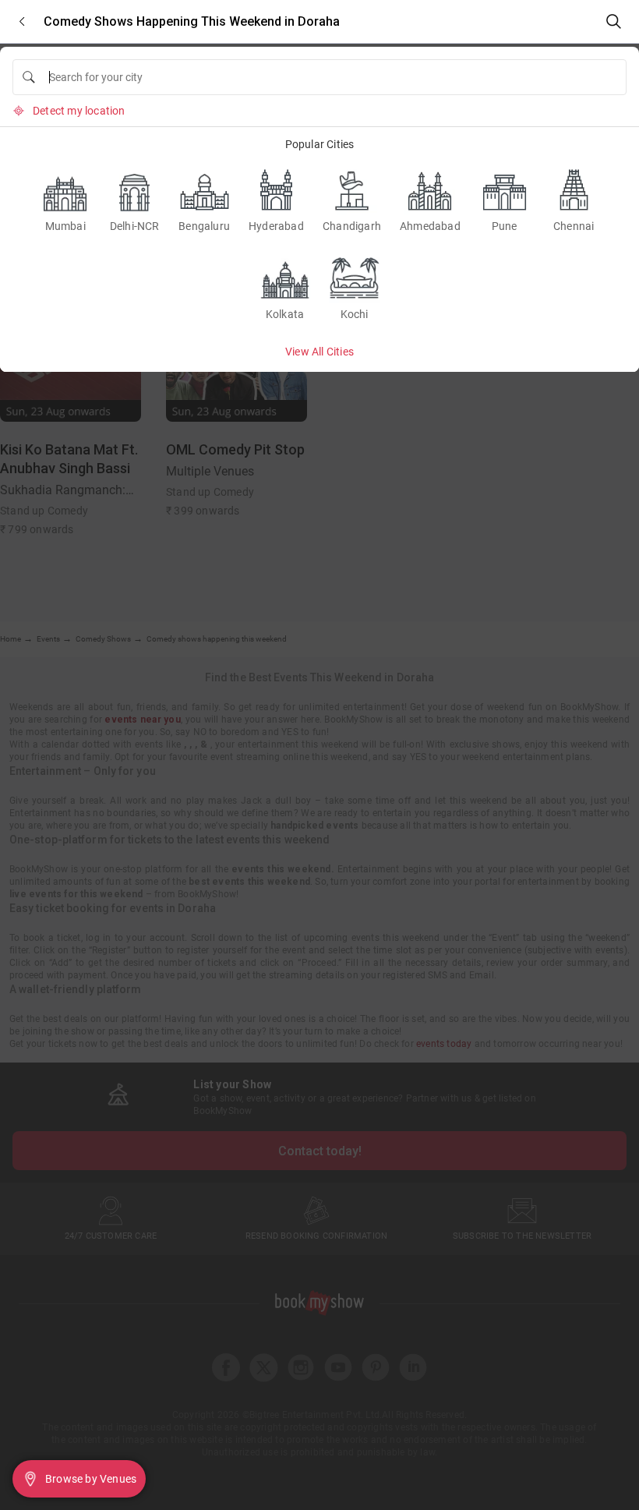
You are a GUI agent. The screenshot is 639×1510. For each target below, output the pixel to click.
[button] (22, 21)
